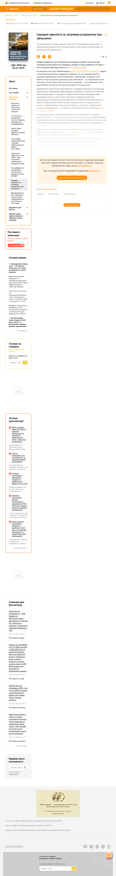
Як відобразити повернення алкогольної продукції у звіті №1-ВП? (17, 172)
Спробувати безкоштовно (18, 3)
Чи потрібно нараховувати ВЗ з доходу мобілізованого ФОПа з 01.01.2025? (18, 144)
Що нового (13, 88)
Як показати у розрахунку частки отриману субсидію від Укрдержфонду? (18, 120)
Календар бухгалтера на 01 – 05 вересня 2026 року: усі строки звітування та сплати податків (18, 268)
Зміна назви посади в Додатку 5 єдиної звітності (18, 131)
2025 (16, 15)
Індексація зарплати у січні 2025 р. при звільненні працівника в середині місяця (17, 158)
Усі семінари (21, 746)
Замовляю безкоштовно (70, 178)
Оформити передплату (43, 3)
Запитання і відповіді (13, 98)
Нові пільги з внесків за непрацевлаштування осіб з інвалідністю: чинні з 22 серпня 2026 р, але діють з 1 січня (18, 296)
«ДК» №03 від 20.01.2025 (29, 15)
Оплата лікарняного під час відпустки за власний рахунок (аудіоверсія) (19, 457)
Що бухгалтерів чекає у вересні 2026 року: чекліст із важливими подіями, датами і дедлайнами (17, 322)
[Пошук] (25, 767)
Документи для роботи (15, 209)
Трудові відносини (69, 194)
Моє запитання (16, 245)
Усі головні (22, 331)
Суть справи (14, 93)
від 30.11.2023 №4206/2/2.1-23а (76, 132)
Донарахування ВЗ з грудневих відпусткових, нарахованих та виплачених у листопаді (17, 198)
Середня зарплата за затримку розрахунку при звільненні (59, 15)
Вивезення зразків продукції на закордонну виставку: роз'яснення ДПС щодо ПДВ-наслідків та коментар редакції (18, 281)
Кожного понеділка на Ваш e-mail (18, 357)
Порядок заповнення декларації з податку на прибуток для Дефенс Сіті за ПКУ (20, 479)
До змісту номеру (71, 205)
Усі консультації (20, 548)
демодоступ (94, 171)
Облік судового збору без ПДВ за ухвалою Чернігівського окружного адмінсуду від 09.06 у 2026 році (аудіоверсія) (19, 434)
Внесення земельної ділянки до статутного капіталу (15, 107)
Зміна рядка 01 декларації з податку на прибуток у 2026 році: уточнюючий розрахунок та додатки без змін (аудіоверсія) (19, 529)
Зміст (12, 81)
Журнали (14, 9)
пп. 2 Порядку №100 (76, 67)
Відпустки (41, 194)
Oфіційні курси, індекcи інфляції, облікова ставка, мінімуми (16, 217)
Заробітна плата (53, 194)
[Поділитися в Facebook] (38, 56)
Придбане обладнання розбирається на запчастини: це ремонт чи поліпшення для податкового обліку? (18, 310)
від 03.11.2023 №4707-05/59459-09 (84, 71)
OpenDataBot (14, 774)
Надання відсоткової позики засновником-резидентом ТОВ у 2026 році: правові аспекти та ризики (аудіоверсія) (19, 503)
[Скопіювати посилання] (44, 56)
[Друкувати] (49, 56)
